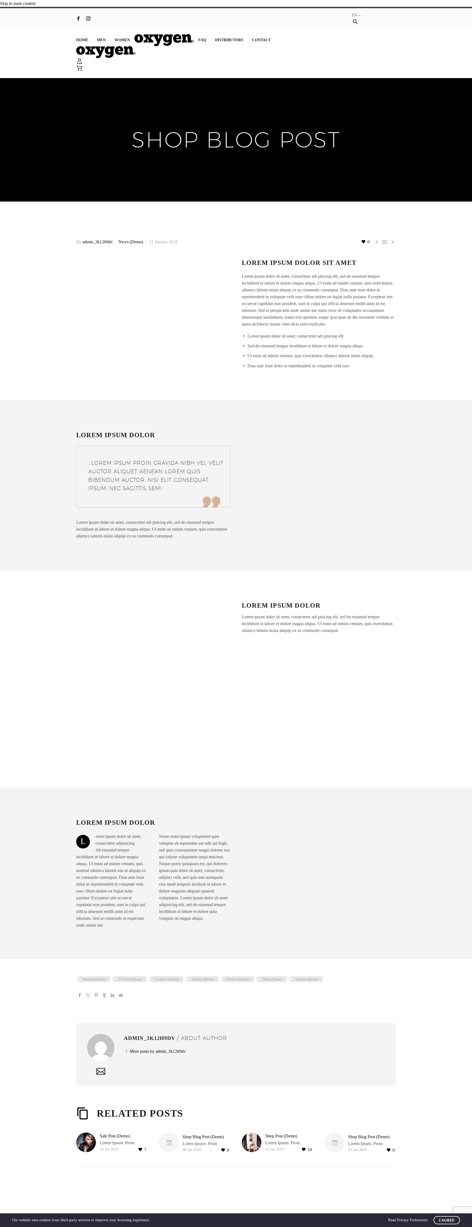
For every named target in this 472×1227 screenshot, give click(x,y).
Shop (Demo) (272, 979)
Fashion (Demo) (167, 979)
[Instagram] (88, 18)
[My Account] (236, 61)
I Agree (447, 1220)
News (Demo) (131, 242)
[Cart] (79, 68)
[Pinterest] (96, 995)
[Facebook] (78, 18)
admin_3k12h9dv (97, 242)
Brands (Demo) (94, 979)
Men (101, 40)
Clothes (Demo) (130, 979)
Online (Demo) (203, 979)
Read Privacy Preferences (407, 1220)
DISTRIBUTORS (229, 40)
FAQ (202, 40)
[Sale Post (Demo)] (88, 1143)
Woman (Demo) (307, 979)
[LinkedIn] (112, 995)
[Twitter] (88, 995)
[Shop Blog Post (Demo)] (170, 1143)
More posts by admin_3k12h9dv (158, 1051)
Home (82, 40)
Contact (261, 40)
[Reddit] (121, 995)
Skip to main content (18, 3)
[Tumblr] (104, 995)
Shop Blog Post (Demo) (203, 1136)
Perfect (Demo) (238, 979)
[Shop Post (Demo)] (253, 1143)
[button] (355, 21)
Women (122, 40)
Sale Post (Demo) (115, 1136)
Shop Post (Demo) (281, 1136)
